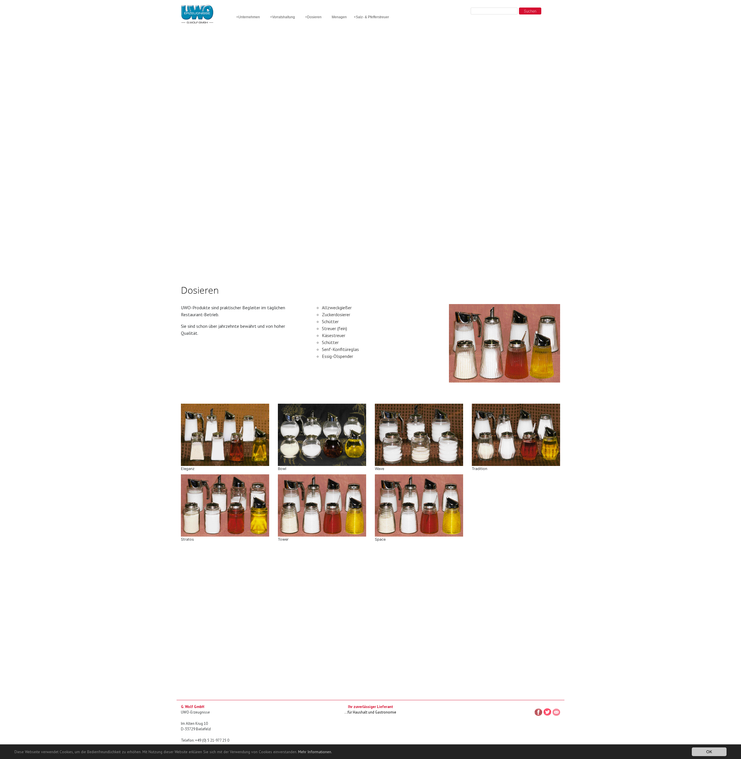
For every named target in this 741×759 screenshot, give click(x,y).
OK (709, 751)
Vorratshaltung (282, 17)
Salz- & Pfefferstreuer (371, 17)
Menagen (339, 17)
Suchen (530, 11)
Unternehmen (248, 17)
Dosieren (313, 17)
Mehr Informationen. (315, 751)
